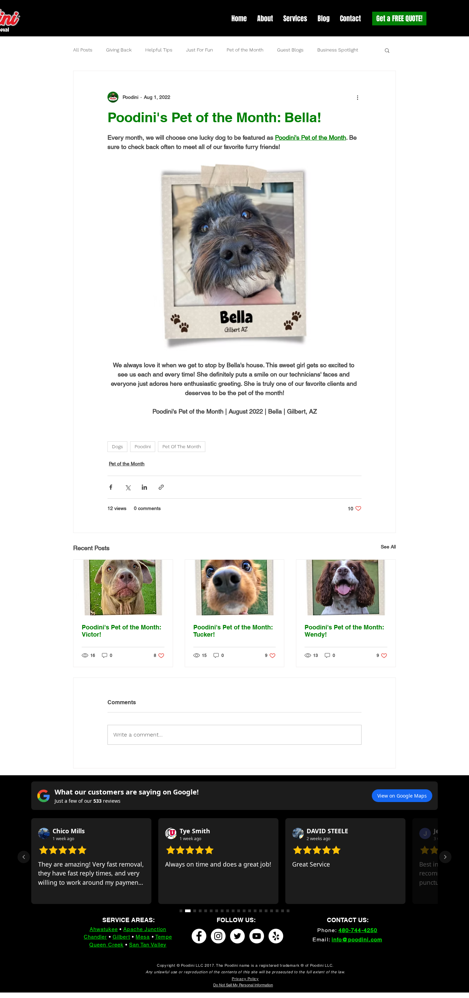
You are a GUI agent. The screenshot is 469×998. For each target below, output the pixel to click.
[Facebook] (199, 936)
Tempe (163, 937)
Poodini (143, 446)
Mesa (143, 937)
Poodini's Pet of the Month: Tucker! (233, 631)
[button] (387, 50)
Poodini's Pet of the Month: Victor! (121, 631)
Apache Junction (144, 929)
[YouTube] (256, 936)
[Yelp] (275, 936)
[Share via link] (161, 487)
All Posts (82, 50)
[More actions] (357, 97)
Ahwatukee (104, 929)
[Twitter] (237, 936)
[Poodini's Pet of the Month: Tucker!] (234, 587)
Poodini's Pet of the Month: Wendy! (344, 631)
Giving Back (118, 50)
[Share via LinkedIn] (144, 487)
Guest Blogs (290, 50)
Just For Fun (199, 50)
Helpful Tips (158, 50)
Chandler (95, 937)
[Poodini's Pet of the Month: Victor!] (123, 587)
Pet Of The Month (181, 446)
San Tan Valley (148, 945)
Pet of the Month (245, 50)
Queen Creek (106, 945)
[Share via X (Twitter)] (127, 487)
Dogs (117, 446)
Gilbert (121, 937)
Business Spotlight (337, 50)
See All (388, 546)
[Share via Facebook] (110, 487)
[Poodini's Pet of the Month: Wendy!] (346, 587)
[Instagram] (218, 936)
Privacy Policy (245, 978)
